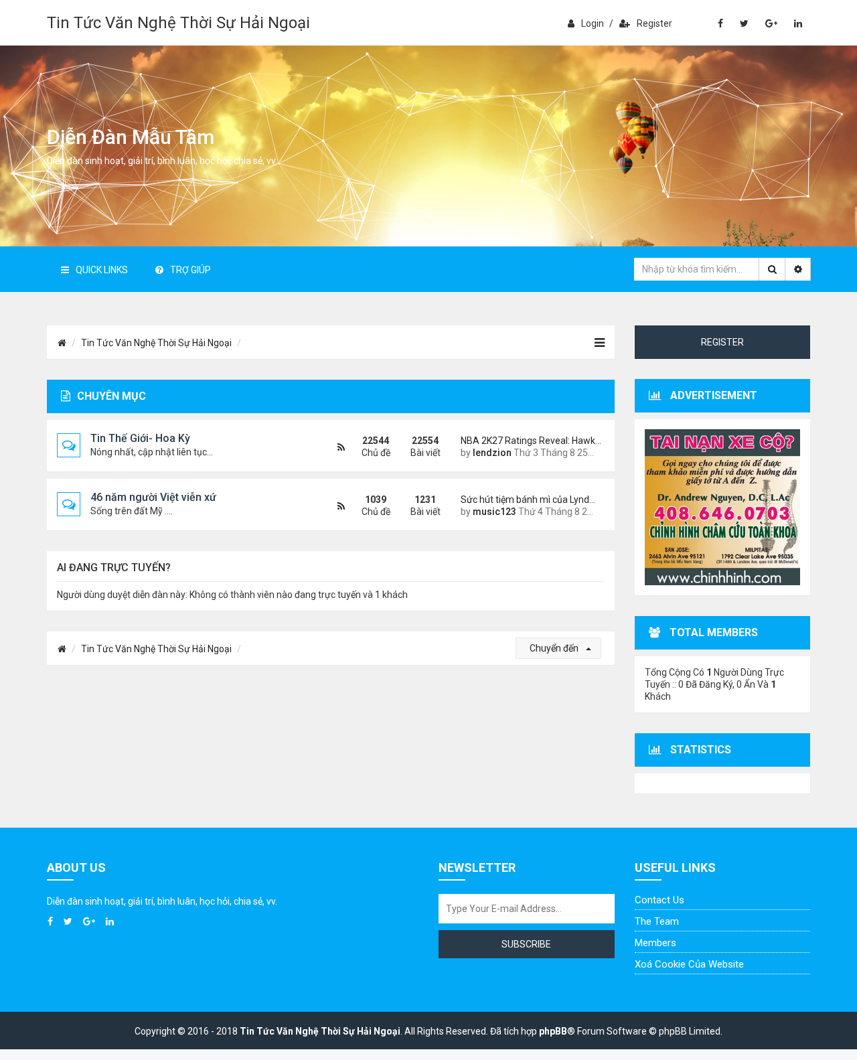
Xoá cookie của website (689, 964)
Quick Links (102, 269)
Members (655, 943)
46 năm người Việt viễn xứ (153, 497)
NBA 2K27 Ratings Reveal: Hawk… (528, 440)
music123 (494, 511)
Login (592, 23)
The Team (657, 921)
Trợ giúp (190, 269)
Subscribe (526, 944)
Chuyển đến (555, 648)
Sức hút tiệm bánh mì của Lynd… (528, 499)
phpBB (553, 1031)
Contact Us (659, 900)
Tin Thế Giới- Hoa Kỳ (140, 438)
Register (654, 23)
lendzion (492, 452)
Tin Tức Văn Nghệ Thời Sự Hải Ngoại (178, 22)
